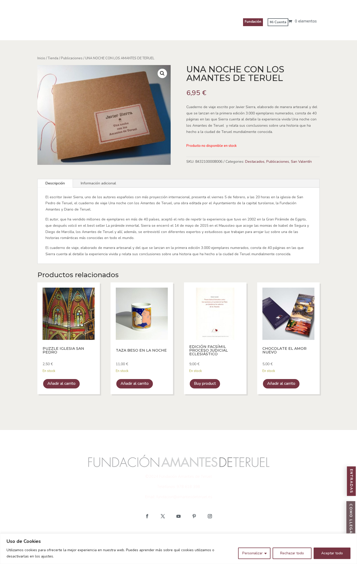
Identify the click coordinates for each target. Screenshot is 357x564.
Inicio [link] (41, 58)
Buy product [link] (205, 383)
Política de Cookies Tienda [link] (113, 533)
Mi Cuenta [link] (278, 22)
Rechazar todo (292, 553)
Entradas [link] (351, 481)
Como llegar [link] (350, 520)
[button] (147, 516)
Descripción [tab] (55, 183)
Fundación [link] (253, 21)
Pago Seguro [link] (303, 533)
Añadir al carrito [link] (61, 383)
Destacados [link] (254, 161)
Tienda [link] (53, 58)
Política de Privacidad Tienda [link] (174, 533)
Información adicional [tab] (98, 183)
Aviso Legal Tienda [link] (59, 533)
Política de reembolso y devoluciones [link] (246, 533)
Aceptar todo (332, 553)
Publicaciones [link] (72, 58)
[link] (302, 21)
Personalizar (252, 553)
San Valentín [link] (301, 161)
